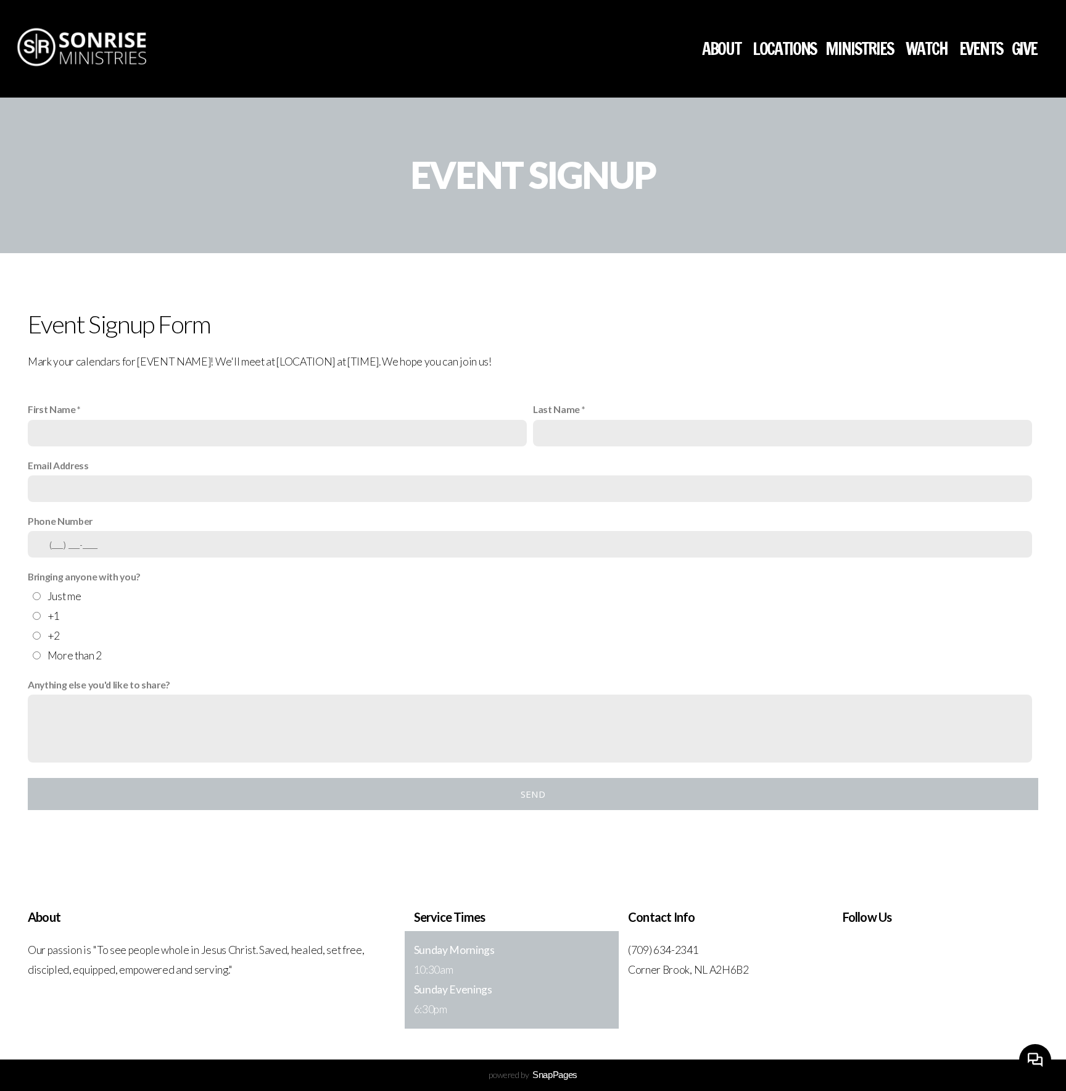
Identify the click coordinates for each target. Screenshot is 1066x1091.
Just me (64, 596)
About (723, 49)
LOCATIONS (785, 49)
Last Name (556, 409)
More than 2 (75, 655)
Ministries (860, 49)
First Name (52, 409)
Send (533, 794)
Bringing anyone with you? (84, 576)
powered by (533, 1074)
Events (981, 49)
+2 (54, 635)
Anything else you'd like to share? (99, 684)
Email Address (58, 465)
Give (1024, 49)
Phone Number (60, 521)
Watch (928, 49)
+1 (54, 615)
